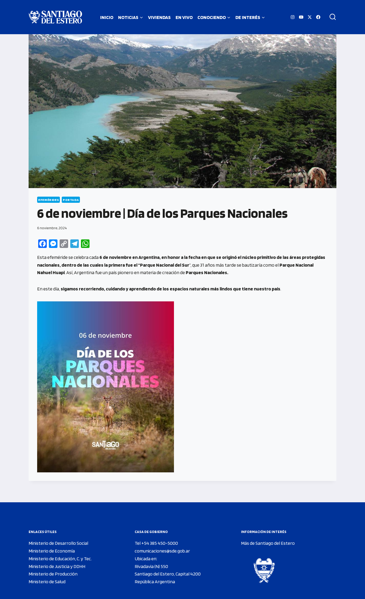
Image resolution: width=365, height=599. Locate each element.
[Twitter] (309, 17)
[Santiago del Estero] (55, 17)
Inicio (106, 17)
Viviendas (159, 17)
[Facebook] (318, 17)
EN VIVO (184, 17)
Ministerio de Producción (53, 574)
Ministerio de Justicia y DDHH (57, 566)
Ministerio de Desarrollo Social (58, 543)
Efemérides (48, 200)
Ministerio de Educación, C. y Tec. (60, 558)
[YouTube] (301, 17)
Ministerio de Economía (52, 551)
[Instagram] (292, 17)
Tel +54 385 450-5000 (156, 543)
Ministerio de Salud (47, 581)
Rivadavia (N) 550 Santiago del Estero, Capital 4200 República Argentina (168, 574)
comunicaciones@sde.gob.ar (162, 551)
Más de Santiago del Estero (268, 543)
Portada (71, 200)
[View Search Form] (330, 17)
